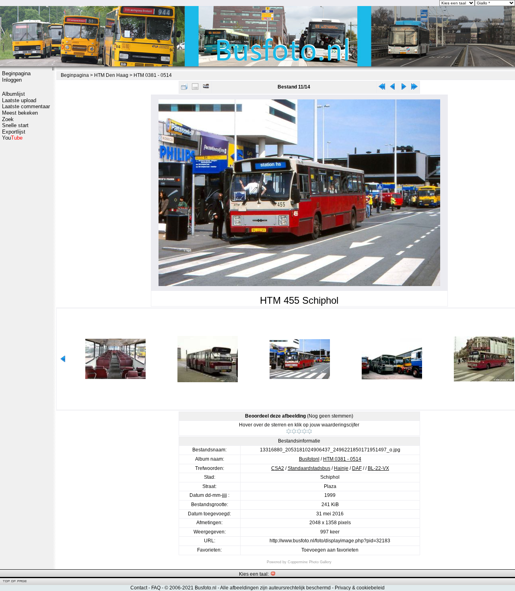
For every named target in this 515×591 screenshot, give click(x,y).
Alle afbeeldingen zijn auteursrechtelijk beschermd (275, 588)
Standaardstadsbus (309, 468)
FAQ (156, 588)
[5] (309, 431)
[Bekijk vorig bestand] (392, 88)
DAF (357, 468)
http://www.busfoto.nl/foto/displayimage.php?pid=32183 (330, 541)
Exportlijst (13, 132)
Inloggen (12, 80)
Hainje (341, 468)
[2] (294, 431)
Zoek (8, 119)
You (12, 138)
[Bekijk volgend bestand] (403, 88)
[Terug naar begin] (382, 88)
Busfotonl (309, 459)
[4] (304, 431)
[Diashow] (206, 88)
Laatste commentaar (26, 106)
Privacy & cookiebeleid (360, 588)
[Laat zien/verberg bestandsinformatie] (195, 88)
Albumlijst (13, 94)
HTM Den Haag (111, 75)
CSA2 (277, 468)
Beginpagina (16, 73)
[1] (288, 431)
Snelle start (15, 125)
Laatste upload (19, 100)
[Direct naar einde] (414, 88)
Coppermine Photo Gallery (310, 562)
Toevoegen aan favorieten (329, 550)
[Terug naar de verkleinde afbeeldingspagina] (184, 88)
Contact (138, 588)
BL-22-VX (378, 468)
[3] (299, 431)
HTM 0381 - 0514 (153, 75)
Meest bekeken (20, 113)
